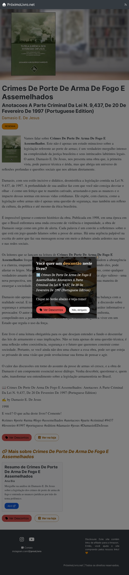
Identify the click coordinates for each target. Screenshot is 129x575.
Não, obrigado (79, 310)
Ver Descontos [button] (53, 310)
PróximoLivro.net (20, 5)
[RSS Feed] (125, 5)
